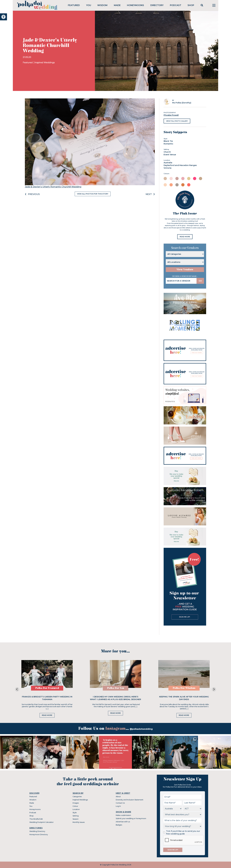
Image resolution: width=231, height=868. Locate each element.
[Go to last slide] (17, 689)
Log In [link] (118, 806)
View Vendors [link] (185, 269)
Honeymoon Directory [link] (38, 834)
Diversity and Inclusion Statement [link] (129, 800)
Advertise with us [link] (123, 822)
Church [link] (167, 152)
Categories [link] (77, 797)
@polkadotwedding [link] (141, 729)
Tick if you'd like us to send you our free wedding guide (183, 832)
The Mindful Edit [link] (36, 819)
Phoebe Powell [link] (171, 115)
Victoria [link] (167, 168)
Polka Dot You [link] (115, 688)
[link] (3, 16)
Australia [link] (168, 162)
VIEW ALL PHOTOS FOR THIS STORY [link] (92, 194)
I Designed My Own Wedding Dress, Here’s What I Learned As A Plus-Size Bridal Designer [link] (115, 698)
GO (200, 281)
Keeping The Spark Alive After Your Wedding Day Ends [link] (184, 698)
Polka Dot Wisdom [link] (184, 688)
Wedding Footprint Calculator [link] (41, 822)
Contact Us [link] (120, 803)
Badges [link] (119, 825)
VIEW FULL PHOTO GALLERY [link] (177, 121)
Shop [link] (191, 5)
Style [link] (75, 813)
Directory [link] (156, 5)
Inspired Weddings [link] (44, 62)
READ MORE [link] (185, 237)
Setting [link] (76, 816)
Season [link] (75, 819)
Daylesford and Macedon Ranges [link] (180, 165)
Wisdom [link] (102, 5)
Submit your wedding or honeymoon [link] (131, 818)
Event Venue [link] (170, 154)
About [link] (118, 797)
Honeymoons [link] (135, 5)
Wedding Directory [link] (37, 831)
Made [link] (117, 5)
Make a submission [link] (123, 815)
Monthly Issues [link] (79, 822)
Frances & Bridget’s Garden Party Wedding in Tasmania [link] (47, 698)
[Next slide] (214, 689)
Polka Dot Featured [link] (47, 688)
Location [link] (76, 809)
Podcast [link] (175, 5)
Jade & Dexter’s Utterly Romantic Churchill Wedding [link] (53, 186)
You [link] (88, 5)
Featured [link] (74, 5)
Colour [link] (75, 806)
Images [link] (76, 803)
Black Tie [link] (168, 141)
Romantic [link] (168, 144)
